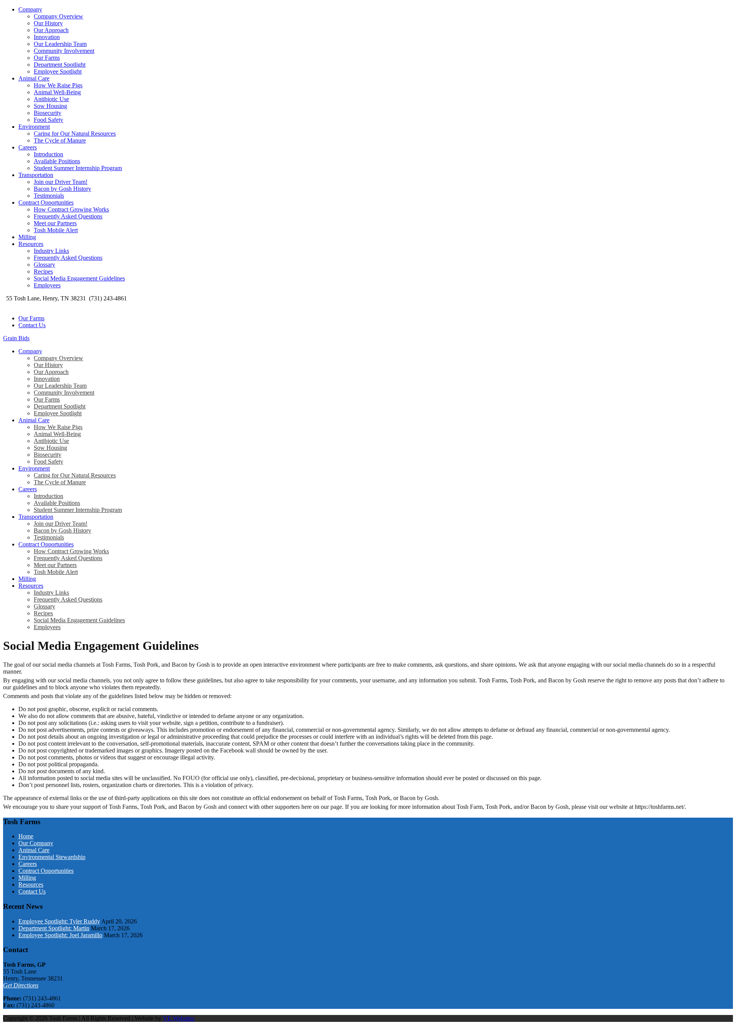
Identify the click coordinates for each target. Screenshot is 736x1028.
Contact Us (32, 325)
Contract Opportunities (46, 202)
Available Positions (57, 161)
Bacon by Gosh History (62, 188)
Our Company (35, 843)
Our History (48, 23)
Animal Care (33, 78)
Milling (27, 237)
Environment (34, 126)
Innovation (47, 37)
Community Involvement (64, 51)
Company (30, 9)
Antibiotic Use (51, 99)
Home (25, 836)
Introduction (48, 154)
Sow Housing (50, 106)
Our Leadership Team (60, 44)
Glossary (44, 264)
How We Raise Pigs (58, 85)
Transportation (35, 175)
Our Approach (51, 30)
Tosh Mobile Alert (56, 230)
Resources (30, 244)
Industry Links (51, 251)
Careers (27, 147)
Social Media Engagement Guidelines (79, 278)
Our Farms (47, 57)
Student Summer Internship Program (78, 168)
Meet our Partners (55, 223)
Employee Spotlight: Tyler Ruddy (59, 921)
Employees (47, 285)
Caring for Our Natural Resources (75, 133)
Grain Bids (16, 338)
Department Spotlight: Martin (53, 928)
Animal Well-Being (57, 92)
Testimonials (49, 195)
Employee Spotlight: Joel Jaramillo (60, 935)
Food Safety (48, 119)
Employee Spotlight (58, 71)
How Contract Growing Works (71, 209)
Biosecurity (47, 113)
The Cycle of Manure (60, 140)
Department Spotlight (59, 64)
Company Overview (58, 16)
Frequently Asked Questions (68, 216)
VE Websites (178, 1018)
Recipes (43, 271)
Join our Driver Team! (60, 182)
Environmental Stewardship (51, 857)
